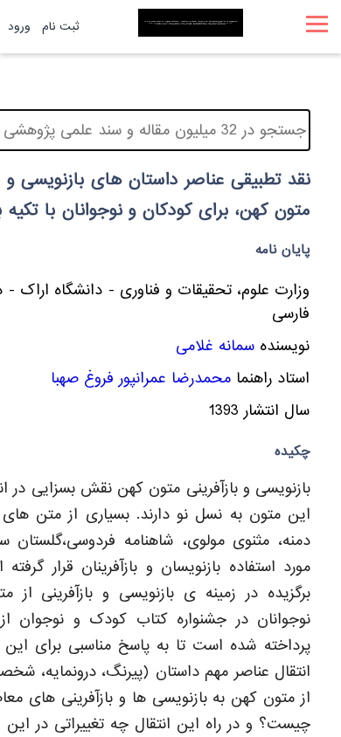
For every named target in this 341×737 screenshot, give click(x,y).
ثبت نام (61, 26)
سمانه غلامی (215, 346)
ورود (19, 26)
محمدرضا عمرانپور (175, 378)
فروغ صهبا (82, 378)
